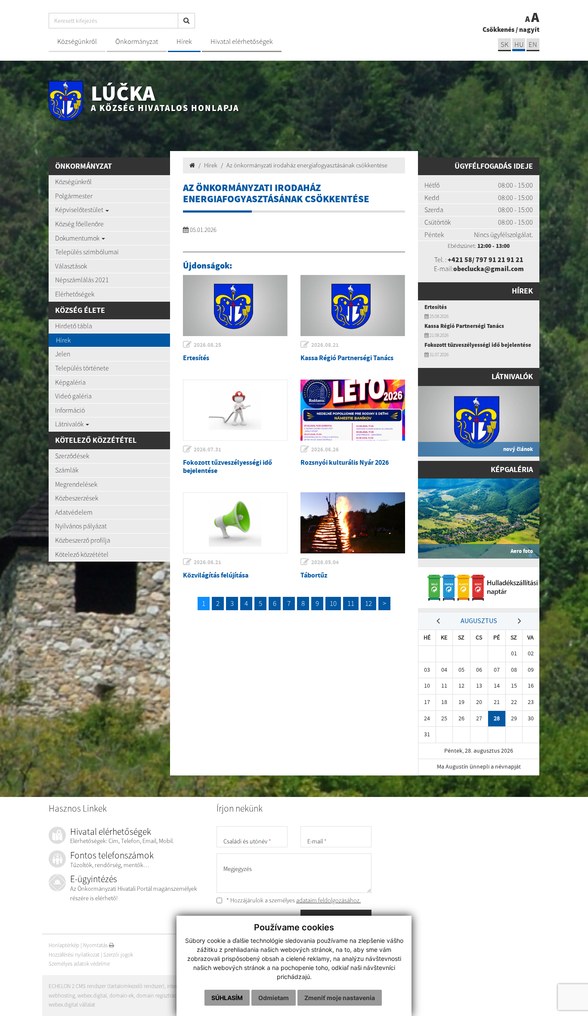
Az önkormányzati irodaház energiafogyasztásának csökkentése (306, 165)
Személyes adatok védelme (79, 963)
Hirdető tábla (73, 325)
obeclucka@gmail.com (488, 268)
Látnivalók (70, 424)
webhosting (62, 995)
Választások (71, 266)
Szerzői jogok (118, 954)
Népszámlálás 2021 (82, 279)
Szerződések (72, 455)
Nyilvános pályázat (81, 526)
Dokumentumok (78, 238)
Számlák (66, 470)
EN (533, 44)
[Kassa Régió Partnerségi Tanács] (352, 305)
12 (368, 603)
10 (333, 603)
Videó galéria (73, 396)
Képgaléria (70, 382)
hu (518, 44)
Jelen (62, 353)
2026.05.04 (325, 562)
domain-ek (121, 995)
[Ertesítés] (235, 305)
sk (504, 44)
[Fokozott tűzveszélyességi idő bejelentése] (235, 410)
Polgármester (74, 195)
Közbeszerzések (76, 498)
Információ (70, 410)
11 (350, 603)
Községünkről (77, 41)
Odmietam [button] (273, 997)
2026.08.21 (325, 345)
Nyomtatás (96, 945)
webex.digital (92, 995)
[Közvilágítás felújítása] (235, 522)
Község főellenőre (79, 223)
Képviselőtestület (80, 209)
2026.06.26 (325, 449)
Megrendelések (76, 484)
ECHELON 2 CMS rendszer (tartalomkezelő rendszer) (106, 986)
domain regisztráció (158, 995)
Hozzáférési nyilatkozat (74, 954)
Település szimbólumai (87, 251)
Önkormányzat (136, 41)
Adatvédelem (74, 512)
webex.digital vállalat (72, 1004)
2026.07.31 (207, 449)
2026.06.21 (207, 562)
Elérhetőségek (74, 294)
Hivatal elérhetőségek (241, 41)
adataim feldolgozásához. (328, 900)
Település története (82, 368)
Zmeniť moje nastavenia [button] (339, 997)
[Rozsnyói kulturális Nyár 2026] (352, 410)
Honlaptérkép (64, 945)
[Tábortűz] (352, 522)
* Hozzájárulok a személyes (293, 900)
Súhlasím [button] (227, 997)
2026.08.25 (207, 345)
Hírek (184, 41)
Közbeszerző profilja (82, 540)
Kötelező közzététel (81, 554)
